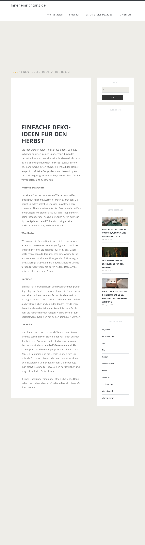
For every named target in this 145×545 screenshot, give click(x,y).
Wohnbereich (55, 14)
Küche (104, 370)
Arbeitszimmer (108, 336)
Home (14, 71)
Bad (103, 343)
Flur (103, 350)
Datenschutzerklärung (99, 14)
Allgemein (106, 329)
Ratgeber (74, 14)
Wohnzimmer (108, 398)
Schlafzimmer (107, 384)
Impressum (125, 14)
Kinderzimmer (108, 363)
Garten (105, 357)
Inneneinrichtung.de (28, 5)
